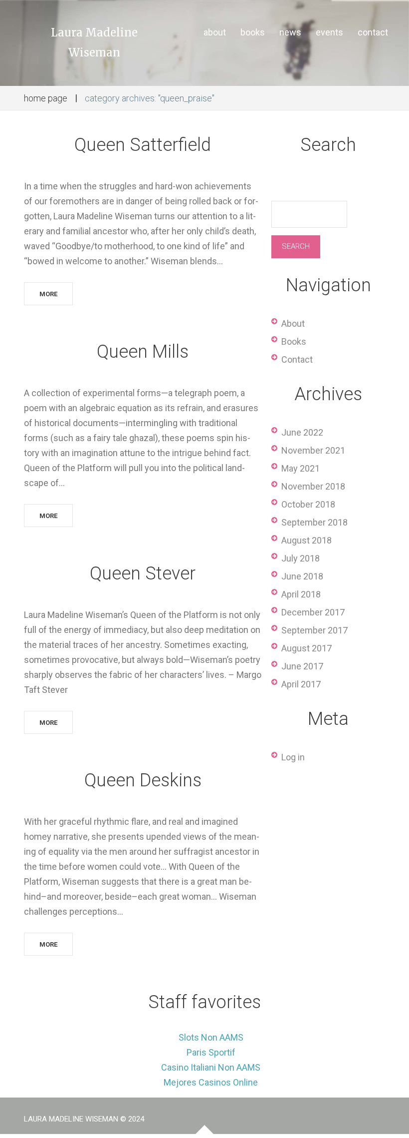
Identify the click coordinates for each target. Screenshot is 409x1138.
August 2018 (306, 540)
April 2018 (301, 594)
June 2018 (302, 576)
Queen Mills (143, 351)
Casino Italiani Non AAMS (210, 1067)
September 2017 (314, 630)
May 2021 (300, 468)
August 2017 (306, 648)
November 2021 (313, 450)
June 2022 (302, 432)
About (293, 323)
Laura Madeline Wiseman (94, 42)
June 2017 (302, 666)
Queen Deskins (143, 780)
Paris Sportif (211, 1052)
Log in (293, 757)
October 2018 (308, 504)
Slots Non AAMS (211, 1037)
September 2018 (314, 522)
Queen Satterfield (142, 144)
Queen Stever (143, 573)
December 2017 (313, 612)
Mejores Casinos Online (211, 1082)
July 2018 (300, 558)
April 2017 (301, 684)
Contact (297, 359)
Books (293, 341)
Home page (45, 98)
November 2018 (313, 486)
